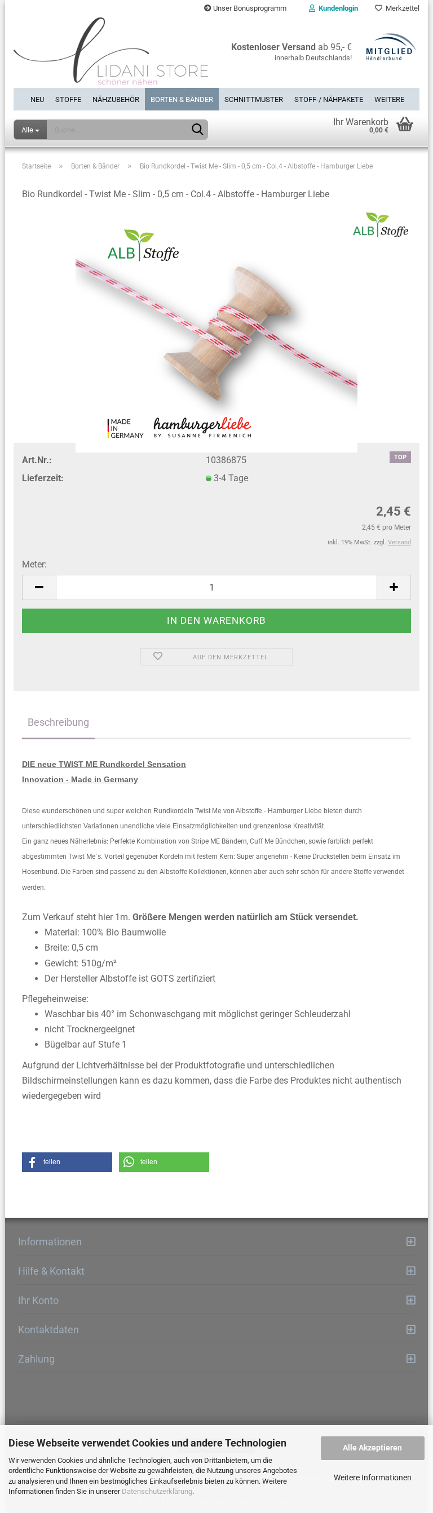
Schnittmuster (253, 99)
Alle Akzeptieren (372, 1447)
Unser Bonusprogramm (248, 8)
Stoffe (68, 99)
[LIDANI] (111, 52)
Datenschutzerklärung (157, 1491)
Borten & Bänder (182, 99)
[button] (67, 1162)
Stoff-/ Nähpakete (328, 99)
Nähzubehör (115, 99)
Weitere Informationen (373, 1477)
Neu (37, 99)
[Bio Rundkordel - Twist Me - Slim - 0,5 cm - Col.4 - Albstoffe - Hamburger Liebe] (216, 332)
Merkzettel (400, 8)
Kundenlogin (336, 8)
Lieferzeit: (43, 478)
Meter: (34, 564)
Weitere (389, 99)
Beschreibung (58, 722)
